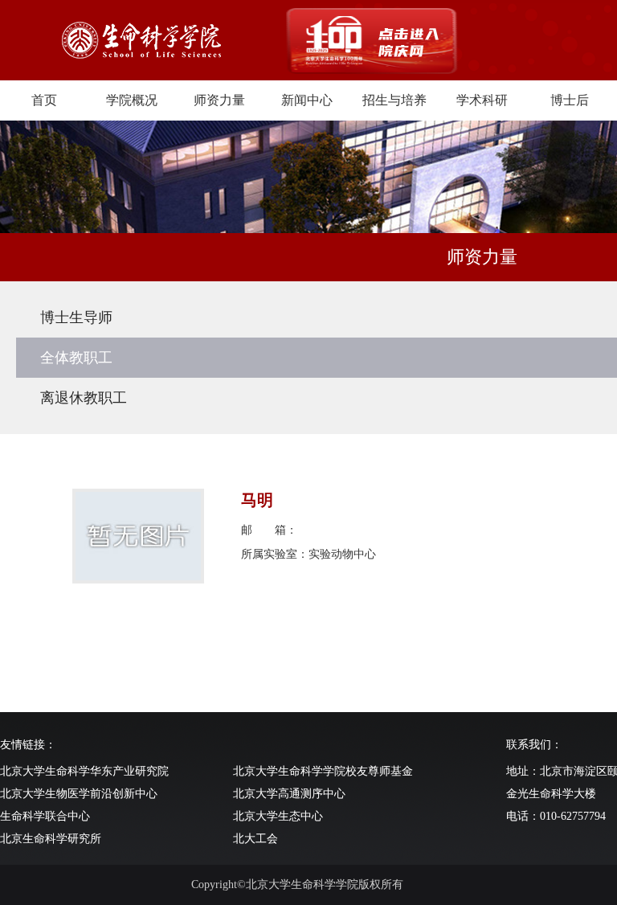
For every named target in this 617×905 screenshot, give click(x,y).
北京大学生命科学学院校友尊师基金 (323, 771)
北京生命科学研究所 (50, 839)
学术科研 (482, 100)
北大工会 (255, 839)
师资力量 (219, 100)
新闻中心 (307, 100)
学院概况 (131, 100)
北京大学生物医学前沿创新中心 (78, 794)
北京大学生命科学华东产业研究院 (84, 771)
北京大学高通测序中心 (289, 794)
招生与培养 (394, 100)
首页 (44, 100)
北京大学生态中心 (278, 816)
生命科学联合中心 (45, 816)
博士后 (569, 100)
